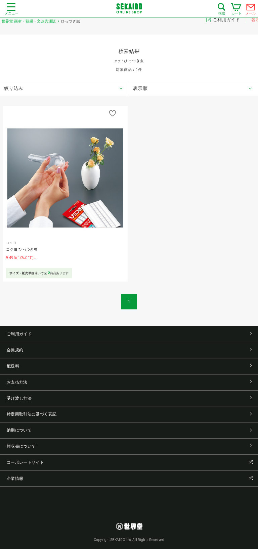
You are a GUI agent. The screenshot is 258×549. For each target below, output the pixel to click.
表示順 (140, 88)
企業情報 (15, 478)
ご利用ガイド (227, 19)
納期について (19, 430)
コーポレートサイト (25, 462)
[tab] (64, 88)
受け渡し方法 (19, 398)
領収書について (21, 446)
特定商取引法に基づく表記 (31, 414)
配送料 (13, 366)
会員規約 (15, 350)
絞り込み (13, 88)
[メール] (251, 8)
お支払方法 (17, 382)
